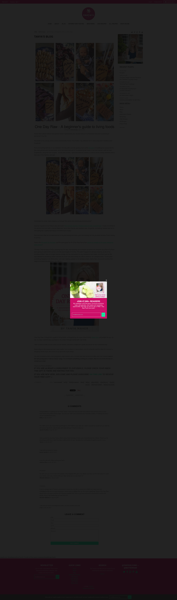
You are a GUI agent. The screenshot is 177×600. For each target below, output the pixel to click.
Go (103, 314)
